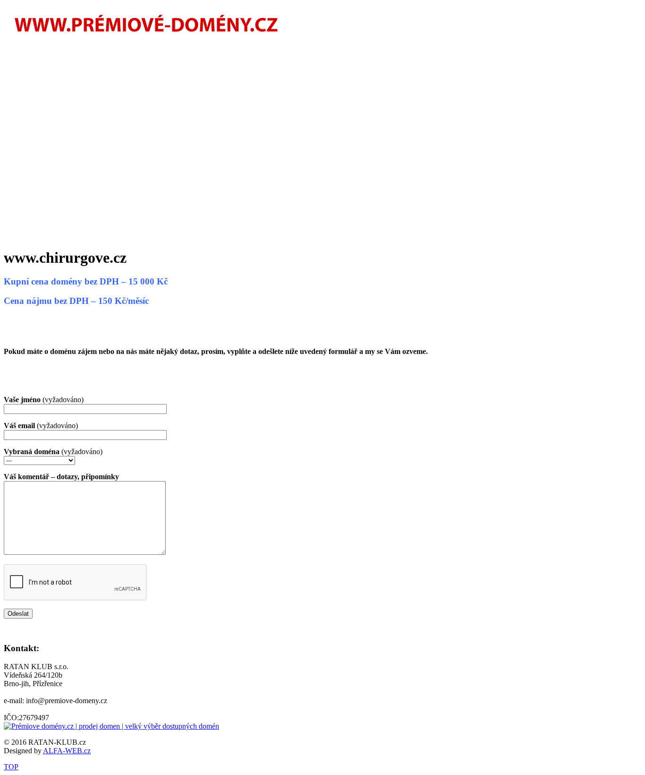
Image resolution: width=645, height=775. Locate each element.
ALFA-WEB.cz (67, 751)
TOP (11, 767)
